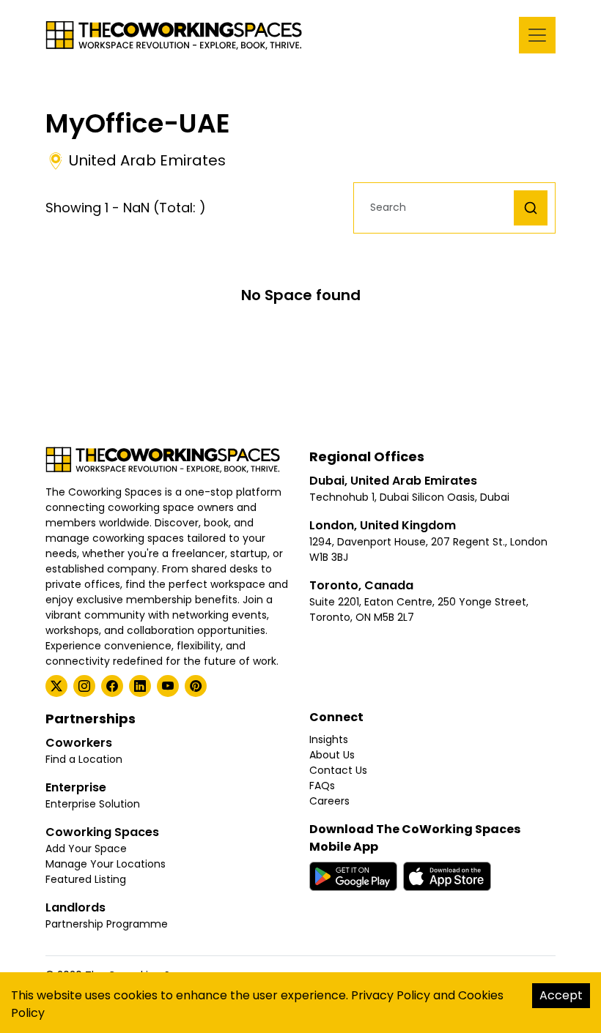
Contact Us (338, 770)
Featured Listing (85, 879)
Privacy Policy (390, 995)
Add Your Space (86, 848)
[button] (437, 207)
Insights (328, 739)
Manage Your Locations (105, 864)
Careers (329, 801)
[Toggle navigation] (537, 35)
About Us (332, 754)
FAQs (322, 785)
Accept (561, 995)
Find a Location (83, 759)
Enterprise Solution (92, 804)
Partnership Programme (106, 924)
